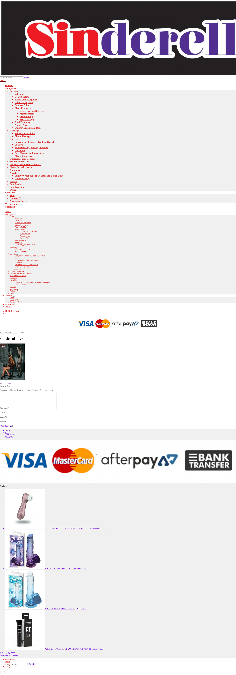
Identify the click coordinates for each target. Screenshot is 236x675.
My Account (11, 204)
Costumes (20, 150)
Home (2, 332)
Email (3, 417)
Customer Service (19, 201)
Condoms (15, 170)
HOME (9, 85)
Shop (12, 195)
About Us (10, 192)
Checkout (10, 206)
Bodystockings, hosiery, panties (31, 147)
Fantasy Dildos (22, 105)
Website (3, 421)
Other (13, 189)
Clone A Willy (22, 178)
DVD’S (13, 181)
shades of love (11, 332)
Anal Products (22, 122)
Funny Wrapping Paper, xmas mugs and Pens (39, 175)
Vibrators (20, 94)
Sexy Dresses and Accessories (30, 153)
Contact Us (16, 198)
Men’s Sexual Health (21, 167)
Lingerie (14, 139)
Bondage (14, 130)
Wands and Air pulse (26, 99)
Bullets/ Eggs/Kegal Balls (28, 127)
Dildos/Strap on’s (24, 102)
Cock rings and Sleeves (32, 110)
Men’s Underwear (24, 156)
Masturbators (27, 113)
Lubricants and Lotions (22, 158)
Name (3, 412)
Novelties (15, 173)
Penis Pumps (26, 116)
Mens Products (23, 108)
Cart (7, 666)
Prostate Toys (27, 119)
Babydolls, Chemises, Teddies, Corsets (35, 141)
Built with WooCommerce (10, 655)
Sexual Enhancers (19, 161)
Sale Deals (15, 184)
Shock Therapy (23, 136)
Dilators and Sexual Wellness (25, 164)
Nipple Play (21, 125)
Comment (4, 408)
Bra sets (19, 144)
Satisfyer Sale (17, 187)
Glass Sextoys (22, 96)
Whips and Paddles (25, 133)
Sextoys (14, 91)
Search (26, 78)
